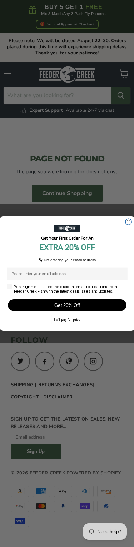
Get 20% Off (67, 305)
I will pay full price (67, 320)
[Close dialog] (128, 222)
